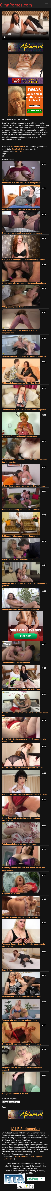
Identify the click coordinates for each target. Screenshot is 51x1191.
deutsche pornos (36, 1156)
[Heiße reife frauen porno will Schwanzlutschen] (25, 196)
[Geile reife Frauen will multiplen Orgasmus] (25, 423)
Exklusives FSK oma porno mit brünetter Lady (20, 536)
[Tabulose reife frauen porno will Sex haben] (25, 832)
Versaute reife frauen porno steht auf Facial (19, 1020)
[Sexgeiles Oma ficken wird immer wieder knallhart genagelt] (25, 1056)
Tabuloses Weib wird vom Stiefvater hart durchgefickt (24, 409)
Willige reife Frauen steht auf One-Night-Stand (21, 383)
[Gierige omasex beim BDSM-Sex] (25, 1082)
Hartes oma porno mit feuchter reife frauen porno (22, 233)
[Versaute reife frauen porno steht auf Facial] (25, 1009)
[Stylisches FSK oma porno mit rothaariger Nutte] (25, 983)
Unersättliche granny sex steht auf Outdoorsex (21, 509)
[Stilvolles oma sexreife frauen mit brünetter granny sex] (25, 345)
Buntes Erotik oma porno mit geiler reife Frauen (21, 1044)
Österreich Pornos (21, 1156)
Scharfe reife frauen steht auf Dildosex (17, 559)
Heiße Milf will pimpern (11, 894)
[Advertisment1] (25, 69)
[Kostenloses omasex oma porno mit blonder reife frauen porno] (25, 701)
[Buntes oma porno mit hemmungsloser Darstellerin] (25, 755)
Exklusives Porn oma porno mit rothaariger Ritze (21, 182)
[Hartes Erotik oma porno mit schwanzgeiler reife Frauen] (25, 781)
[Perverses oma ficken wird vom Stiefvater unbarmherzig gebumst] (25, 572)
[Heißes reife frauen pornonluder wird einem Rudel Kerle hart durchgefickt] (25, 448)
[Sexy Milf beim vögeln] (25, 958)
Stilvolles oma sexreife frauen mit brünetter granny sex (24, 356)
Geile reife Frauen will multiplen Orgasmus (19, 436)
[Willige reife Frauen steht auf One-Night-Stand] (25, 370)
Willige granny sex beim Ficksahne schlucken (20, 609)
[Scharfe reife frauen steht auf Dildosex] (25, 548)
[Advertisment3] (25, 626)
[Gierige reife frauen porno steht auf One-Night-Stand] (25, 246)
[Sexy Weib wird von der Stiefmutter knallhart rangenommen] (25, 319)
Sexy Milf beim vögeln (11, 970)
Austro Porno (8, 1159)
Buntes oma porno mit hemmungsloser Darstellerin (23, 767)
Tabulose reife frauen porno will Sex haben (19, 844)
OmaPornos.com (16, 5)
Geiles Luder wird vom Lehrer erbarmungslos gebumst (24, 283)
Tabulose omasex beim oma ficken (16, 662)
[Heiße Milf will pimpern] (25, 882)
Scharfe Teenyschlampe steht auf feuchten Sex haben (24, 486)
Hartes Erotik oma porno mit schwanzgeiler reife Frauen (24, 794)
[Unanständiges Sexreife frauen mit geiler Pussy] (25, 676)
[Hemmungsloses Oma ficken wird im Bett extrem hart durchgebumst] (25, 856)
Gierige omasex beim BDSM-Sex (15, 1093)
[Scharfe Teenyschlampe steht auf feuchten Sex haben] (25, 474)
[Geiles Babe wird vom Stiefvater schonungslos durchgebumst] (25, 806)
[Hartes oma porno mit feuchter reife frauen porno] (25, 221)
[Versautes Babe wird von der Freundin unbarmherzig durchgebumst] (25, 931)
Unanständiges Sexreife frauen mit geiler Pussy (21, 689)
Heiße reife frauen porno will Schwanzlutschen (21, 209)
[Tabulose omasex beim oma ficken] (25, 651)
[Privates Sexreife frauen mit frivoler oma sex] (25, 906)
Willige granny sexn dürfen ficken (16, 307)
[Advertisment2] (25, 101)
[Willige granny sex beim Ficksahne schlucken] (25, 598)
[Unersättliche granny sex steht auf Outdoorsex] (25, 498)
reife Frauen (19, 151)
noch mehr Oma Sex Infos (11, 139)
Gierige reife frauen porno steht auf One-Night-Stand (23, 259)
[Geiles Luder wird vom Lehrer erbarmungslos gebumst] (25, 272)
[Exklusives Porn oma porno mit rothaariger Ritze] (25, 171)
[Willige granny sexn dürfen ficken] (25, 295)
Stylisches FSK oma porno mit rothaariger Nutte (21, 996)
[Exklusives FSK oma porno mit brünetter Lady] (25, 523)
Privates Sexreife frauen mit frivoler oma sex (20, 917)
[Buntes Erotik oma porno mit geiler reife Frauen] (25, 1032)
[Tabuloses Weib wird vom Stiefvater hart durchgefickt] (25, 396)
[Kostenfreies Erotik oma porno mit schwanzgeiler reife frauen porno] (25, 727)
